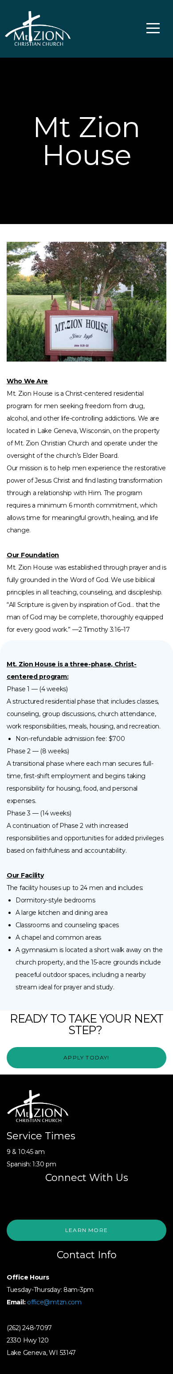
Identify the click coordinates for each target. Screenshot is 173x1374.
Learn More (86, 1230)
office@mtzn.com (54, 1302)
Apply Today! (86, 1057)
